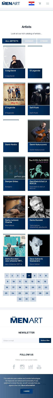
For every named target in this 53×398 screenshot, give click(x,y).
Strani (44, 41)
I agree (26, 391)
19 (26, 287)
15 (45, 281)
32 (33, 299)
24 (13, 293)
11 (20, 281)
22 (46, 287)
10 (14, 281)
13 (32, 281)
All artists (11, 41)
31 (27, 299)
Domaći (29, 41)
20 (33, 287)
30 (20, 299)
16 (7, 287)
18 (20, 287)
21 (39, 287)
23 (6, 293)
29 (47, 293)
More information (28, 385)
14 (39, 281)
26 (26, 293)
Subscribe (45, 340)
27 (33, 293)
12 (26, 281)
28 (40, 293)
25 (20, 293)
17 (13, 287)
